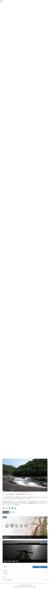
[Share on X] (4, 508)
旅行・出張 (12, 511)
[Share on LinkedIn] (12, 508)
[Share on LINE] (15, 508)
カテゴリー (5, 577)
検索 (40, 567)
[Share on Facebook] (9, 508)
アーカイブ (5, 570)
